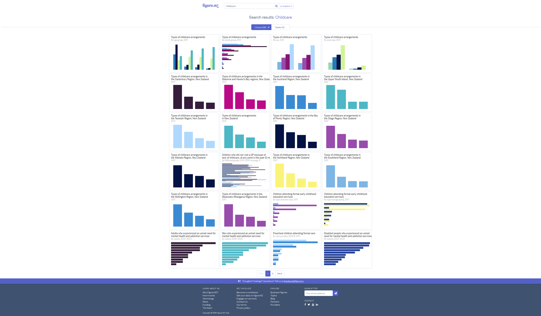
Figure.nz (211, 6)
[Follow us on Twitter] (309, 304)
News (205, 301)
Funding (206, 304)
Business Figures (278, 292)
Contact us (242, 301)
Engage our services (247, 298)
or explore (285, 5)
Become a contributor (247, 292)
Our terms (242, 304)
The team (207, 307)
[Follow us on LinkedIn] (317, 304)
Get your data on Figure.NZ (250, 295)
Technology (208, 298)
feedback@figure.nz (294, 280)
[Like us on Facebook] (305, 304)
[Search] (276, 6)
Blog (272, 298)
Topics (273, 295)
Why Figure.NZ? (210, 292)
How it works (209, 295)
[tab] (261, 27)
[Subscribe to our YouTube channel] (313, 304)
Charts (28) (260, 27)
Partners (274, 301)
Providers (275, 304)
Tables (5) (279, 27)
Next (279, 273)
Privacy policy (243, 307)
